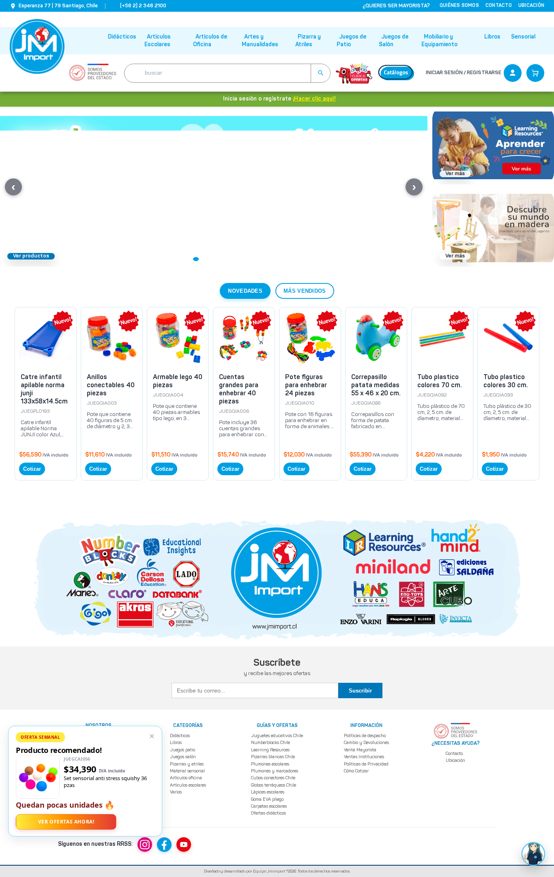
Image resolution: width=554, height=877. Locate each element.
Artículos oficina (186, 778)
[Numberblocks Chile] (354, 73)
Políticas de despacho (365, 735)
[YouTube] (183, 844)
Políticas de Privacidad (366, 764)
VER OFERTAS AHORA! (66, 821)
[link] (46, 393)
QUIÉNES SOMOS (459, 5)
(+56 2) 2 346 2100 (143, 6)
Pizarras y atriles (187, 764)
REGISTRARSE (484, 72)
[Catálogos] (396, 73)
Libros (492, 37)
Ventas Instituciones (364, 756)
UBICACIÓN (531, 5)
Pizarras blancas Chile (273, 756)
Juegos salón (183, 756)
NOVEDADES (245, 291)
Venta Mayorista (360, 750)
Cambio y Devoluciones (366, 742)
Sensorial (523, 37)
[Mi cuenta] (513, 73)
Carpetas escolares (269, 806)
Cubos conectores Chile (273, 778)
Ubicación (455, 760)
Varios (176, 792)
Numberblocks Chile (270, 742)
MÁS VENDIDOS (304, 291)
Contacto (454, 753)
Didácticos (122, 37)
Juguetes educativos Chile (277, 735)
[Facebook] (164, 844)
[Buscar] (320, 73)
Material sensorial (187, 771)
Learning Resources (270, 750)
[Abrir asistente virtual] (533, 854)
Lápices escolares (267, 792)
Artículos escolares (188, 785)
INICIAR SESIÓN (444, 72)
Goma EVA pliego (267, 799)
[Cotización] (535, 73)
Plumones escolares (270, 764)
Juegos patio (182, 750)
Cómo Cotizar (356, 771)
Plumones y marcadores (274, 771)
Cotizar (32, 469)
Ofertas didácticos (268, 813)
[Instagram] (144, 844)
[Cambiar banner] (187, 259)
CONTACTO (498, 5)
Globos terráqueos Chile (273, 785)
